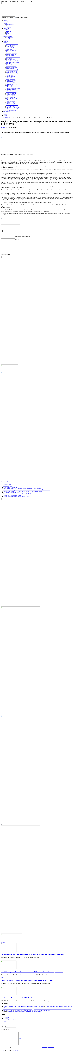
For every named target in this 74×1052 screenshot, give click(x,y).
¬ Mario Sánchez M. (11, 102)
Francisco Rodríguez (11, 54)
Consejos (8, 31)
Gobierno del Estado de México (10, 1019)
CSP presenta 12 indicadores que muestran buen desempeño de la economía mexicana (32, 954)
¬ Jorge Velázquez (10, 94)
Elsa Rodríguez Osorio (11, 53)
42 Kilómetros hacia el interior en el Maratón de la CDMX (16, 496)
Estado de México (7, 36)
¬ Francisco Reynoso (11, 89)
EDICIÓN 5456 (7, 484)
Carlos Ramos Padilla (11, 50)
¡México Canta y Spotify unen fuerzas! (12, 495)
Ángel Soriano (9, 46)
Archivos (3, 1026)
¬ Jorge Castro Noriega (11, 92)
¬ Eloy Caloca (9, 85)
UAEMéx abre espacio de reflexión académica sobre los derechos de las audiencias (22, 491)
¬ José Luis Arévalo (10, 97)
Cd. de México (6, 22)
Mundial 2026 (6, 38)
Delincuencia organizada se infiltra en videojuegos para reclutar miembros (25, 1011)
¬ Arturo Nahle (9, 75)
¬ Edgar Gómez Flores (11, 84)
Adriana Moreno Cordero (12, 44)
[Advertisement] (17, 226)
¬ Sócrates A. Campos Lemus (13, 107)
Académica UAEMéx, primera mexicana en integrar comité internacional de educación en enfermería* (26, 490)
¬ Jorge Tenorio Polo (11, 93)
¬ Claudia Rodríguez (11, 80)
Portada (5, 20)
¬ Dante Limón (9, 81)
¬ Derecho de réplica (11, 83)
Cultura (5, 23)
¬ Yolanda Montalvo (11, 110)
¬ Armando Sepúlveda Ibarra (13, 73)
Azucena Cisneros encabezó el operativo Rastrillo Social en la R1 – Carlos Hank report (23, 1006)
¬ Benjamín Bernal (10, 79)
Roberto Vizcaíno (10, 68)
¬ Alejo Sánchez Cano (11, 72)
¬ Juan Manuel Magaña (11, 98)
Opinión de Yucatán (8, 1010)
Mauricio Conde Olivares (12, 64)
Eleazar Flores (9, 51)
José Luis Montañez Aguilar (12, 62)
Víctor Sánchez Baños (11, 71)
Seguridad (5, 112)
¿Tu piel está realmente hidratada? (11, 492)
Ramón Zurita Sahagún (11, 67)
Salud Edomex (9, 37)
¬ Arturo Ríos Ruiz (10, 76)
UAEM (5, 1021)
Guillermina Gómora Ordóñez (13, 57)
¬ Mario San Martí (10, 101)
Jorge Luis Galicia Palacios (12, 60)
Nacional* (3, 942)
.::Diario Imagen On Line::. (48, 1047)
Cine (7, 29)
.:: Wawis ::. (6, 1017)
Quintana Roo (6, 111)
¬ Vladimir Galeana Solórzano (13, 109)
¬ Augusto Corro (10, 77)
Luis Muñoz (9, 63)
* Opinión (8, 27)
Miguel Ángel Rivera (11, 66)
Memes (8, 32)
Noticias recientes (6, 482)
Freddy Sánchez (10, 55)
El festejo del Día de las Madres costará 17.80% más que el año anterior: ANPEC (52, 1009)
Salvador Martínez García (12, 70)
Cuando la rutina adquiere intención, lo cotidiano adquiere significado (27, 980)
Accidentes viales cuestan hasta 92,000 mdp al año (19, 998)
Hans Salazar (9, 58)
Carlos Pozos (9, 49)
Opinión (8, 33)
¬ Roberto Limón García (12, 105)
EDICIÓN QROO (7, 486)
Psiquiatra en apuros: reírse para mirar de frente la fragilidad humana (18, 493)
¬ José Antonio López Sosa (12, 96)
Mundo (5, 40)
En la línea (5, 1018)
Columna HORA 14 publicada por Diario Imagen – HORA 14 (17, 1009)
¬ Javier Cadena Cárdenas (12, 90)
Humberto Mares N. (11, 59)
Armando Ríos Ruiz (11, 47)
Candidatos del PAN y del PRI (10, 487)
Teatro (7, 34)
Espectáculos (6, 28)
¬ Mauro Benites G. (10, 103)
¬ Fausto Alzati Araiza (11, 86)
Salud (2, 977)
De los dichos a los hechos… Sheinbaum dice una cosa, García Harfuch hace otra (22, 488)
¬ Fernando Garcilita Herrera (13, 88)
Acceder (2, 1050)
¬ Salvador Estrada (10, 106)
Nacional (5, 41)
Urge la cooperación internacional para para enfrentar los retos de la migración (32, 1010)
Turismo (5, 114)
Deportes (5, 25)
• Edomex (5, 115)
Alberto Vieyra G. (10, 45)
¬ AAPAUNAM (10, 24)
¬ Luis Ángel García (11, 99)
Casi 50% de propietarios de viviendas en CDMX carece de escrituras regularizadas (32, 972)
